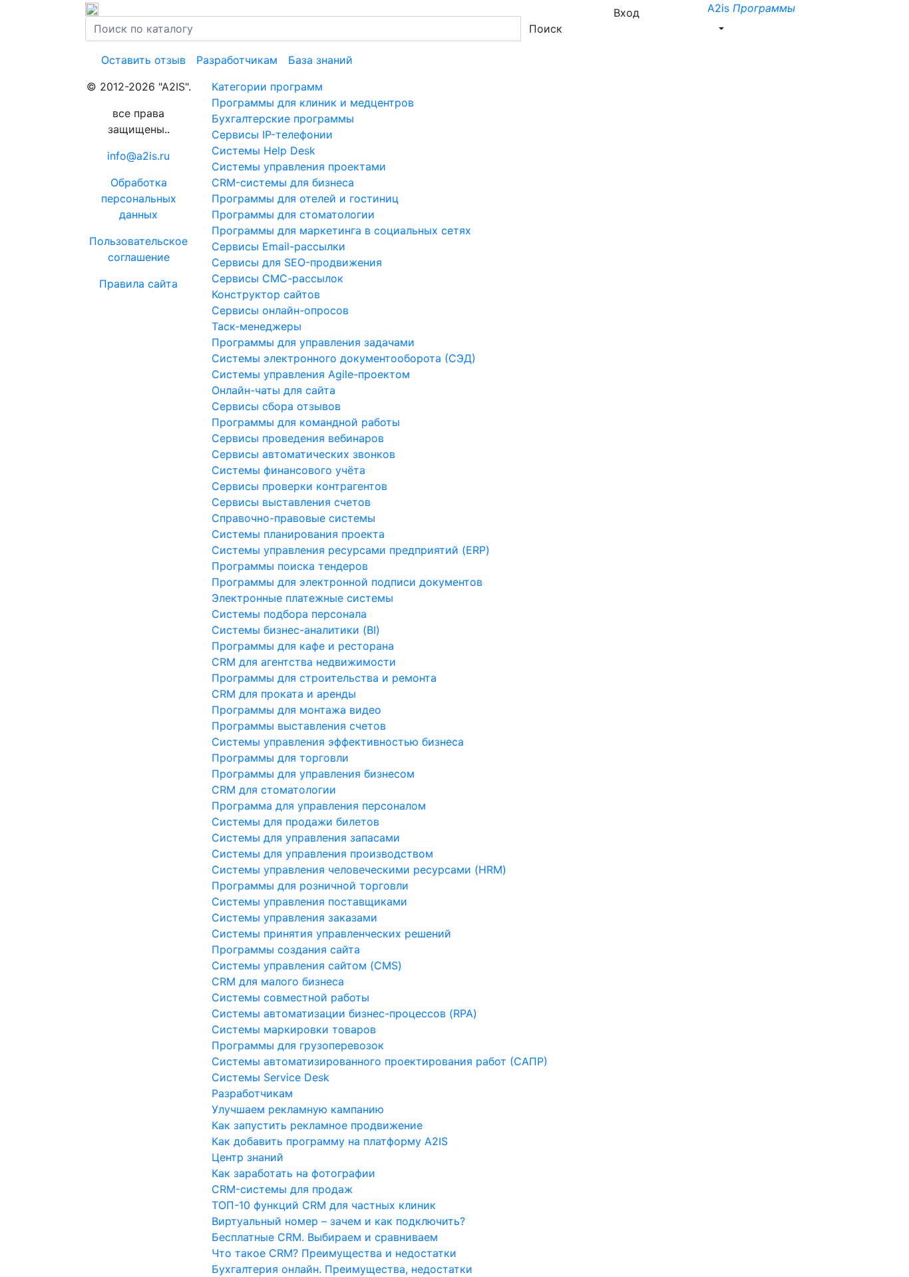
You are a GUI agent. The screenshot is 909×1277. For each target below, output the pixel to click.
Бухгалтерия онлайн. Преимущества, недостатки (342, 1269)
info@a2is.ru (138, 155)
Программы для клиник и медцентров (313, 102)
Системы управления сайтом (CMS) (307, 965)
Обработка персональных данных (138, 198)
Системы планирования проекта (298, 534)
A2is (751, 8)
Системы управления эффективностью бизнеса (338, 741)
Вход (624, 12)
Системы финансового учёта (288, 470)
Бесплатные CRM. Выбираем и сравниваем (325, 1237)
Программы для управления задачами (313, 342)
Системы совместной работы (290, 997)
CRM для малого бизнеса (278, 981)
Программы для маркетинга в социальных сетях (341, 230)
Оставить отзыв (143, 60)
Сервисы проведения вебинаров (298, 438)
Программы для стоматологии (293, 214)
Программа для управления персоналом (319, 805)
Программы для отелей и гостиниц (305, 198)
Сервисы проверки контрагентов (299, 486)
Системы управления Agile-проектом (311, 374)
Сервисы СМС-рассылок (277, 278)
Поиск (545, 28)
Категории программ (267, 86)
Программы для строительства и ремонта (324, 677)
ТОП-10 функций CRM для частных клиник (324, 1205)
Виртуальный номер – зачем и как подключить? (338, 1221)
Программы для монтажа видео (296, 709)
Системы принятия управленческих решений (331, 933)
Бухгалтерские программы (283, 118)
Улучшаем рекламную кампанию (298, 1109)
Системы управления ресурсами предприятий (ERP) (351, 550)
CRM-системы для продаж (282, 1189)
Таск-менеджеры (256, 326)
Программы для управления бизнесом (313, 773)
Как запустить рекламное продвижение (317, 1125)
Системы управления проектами (299, 166)
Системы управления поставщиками (309, 901)
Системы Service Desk (270, 1077)
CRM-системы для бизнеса (283, 182)
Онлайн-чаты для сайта (273, 390)
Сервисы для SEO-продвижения (297, 262)
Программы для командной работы (306, 422)
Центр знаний (247, 1157)
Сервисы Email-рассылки (278, 246)
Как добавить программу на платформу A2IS (330, 1141)
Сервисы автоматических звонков (303, 454)
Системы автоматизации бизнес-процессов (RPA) (344, 1013)
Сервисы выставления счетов (291, 502)
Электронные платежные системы (302, 598)
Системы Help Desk (263, 150)
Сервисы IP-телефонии (272, 134)
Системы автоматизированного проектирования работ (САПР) (380, 1061)
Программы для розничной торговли (310, 885)
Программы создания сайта (286, 949)
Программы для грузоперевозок (298, 1045)
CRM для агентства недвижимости (304, 661)
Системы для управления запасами (306, 837)
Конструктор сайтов (266, 294)
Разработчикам (236, 60)
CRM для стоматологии (274, 789)
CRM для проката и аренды (284, 693)
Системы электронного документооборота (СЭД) (344, 358)
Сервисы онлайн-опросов (280, 310)
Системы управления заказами (294, 917)
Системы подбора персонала (289, 614)
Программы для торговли (280, 757)
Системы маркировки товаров (294, 1029)
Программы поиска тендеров (290, 566)
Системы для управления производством (322, 853)
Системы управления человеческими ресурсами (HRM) (359, 869)
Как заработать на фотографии (293, 1173)
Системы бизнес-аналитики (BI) (296, 630)
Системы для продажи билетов (295, 821)
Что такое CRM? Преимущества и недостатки (334, 1253)
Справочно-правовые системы (293, 518)
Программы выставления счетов (299, 725)
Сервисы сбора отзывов (276, 406)
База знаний (320, 60)
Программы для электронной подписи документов (347, 582)
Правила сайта (138, 283)
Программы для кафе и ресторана (303, 645)
